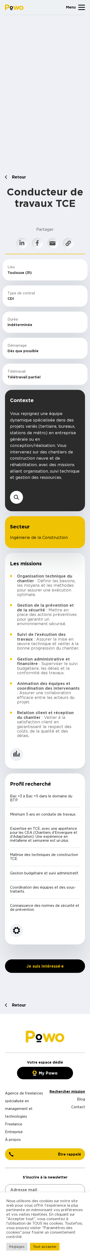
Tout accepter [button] (44, 1246)
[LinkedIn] (22, 243)
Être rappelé (69, 1154)
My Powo (48, 1073)
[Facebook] (37, 243)
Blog (81, 1099)
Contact (78, 1107)
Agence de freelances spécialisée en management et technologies (24, 1104)
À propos (13, 1139)
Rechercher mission (67, 1091)
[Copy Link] (68, 243)
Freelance (13, 1124)
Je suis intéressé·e (45, 966)
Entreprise (14, 1132)
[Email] (52, 243)
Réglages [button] (16, 1246)
